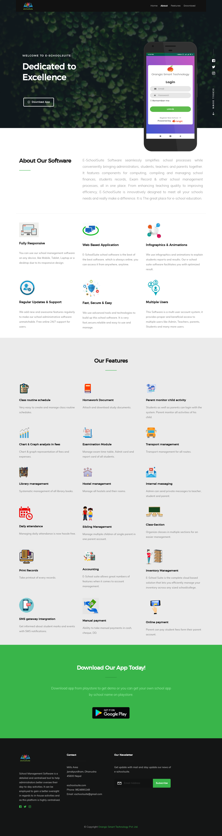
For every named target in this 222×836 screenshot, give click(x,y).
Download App (40, 102)
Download (190, 6)
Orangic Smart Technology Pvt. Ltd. (118, 827)
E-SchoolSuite (28, 6)
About (164, 6)
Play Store (111, 713)
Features (176, 6)
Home (153, 6)
